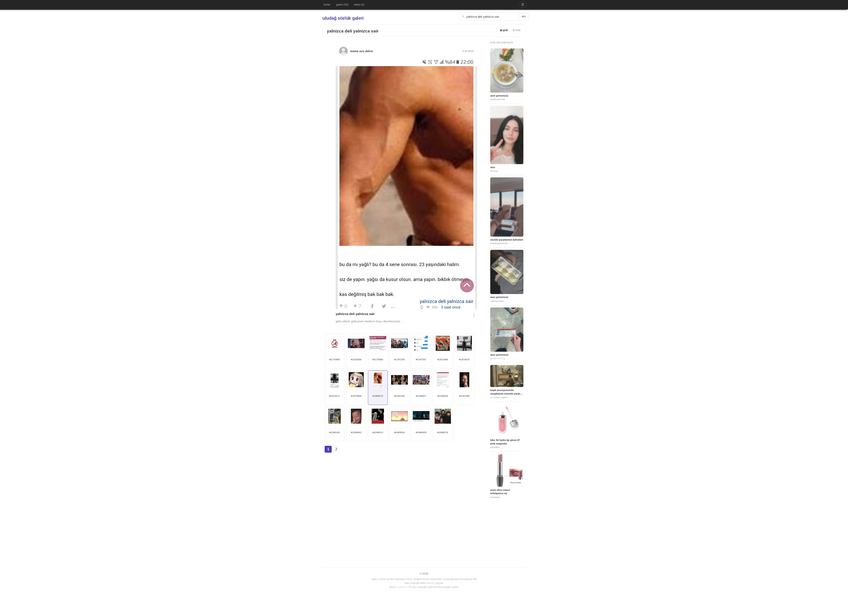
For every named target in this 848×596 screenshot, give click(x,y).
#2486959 (421, 432)
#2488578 (442, 432)
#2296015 (378, 432)
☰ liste (517, 30)
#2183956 (356, 359)
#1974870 (464, 359)
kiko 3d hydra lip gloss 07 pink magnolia (505, 442)
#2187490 (464, 396)
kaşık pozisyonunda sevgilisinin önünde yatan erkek (505, 392)
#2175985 (334, 359)
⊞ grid (504, 30)
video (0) (359, 4)
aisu (492, 167)
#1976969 (356, 396)
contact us (402, 587)
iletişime (431, 583)
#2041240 (399, 396)
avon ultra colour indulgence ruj (500, 492)
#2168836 (442, 396)
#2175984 (378, 359)
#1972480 (442, 359)
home (327, 4)
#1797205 (399, 359)
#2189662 (356, 432)
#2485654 (399, 432)
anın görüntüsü (499, 95)
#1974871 (334, 396)
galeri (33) (342, 4)
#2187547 (421, 359)
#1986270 (378, 396)
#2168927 (421, 396)
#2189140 (334, 432)
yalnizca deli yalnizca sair (353, 31)
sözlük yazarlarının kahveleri (506, 239)
